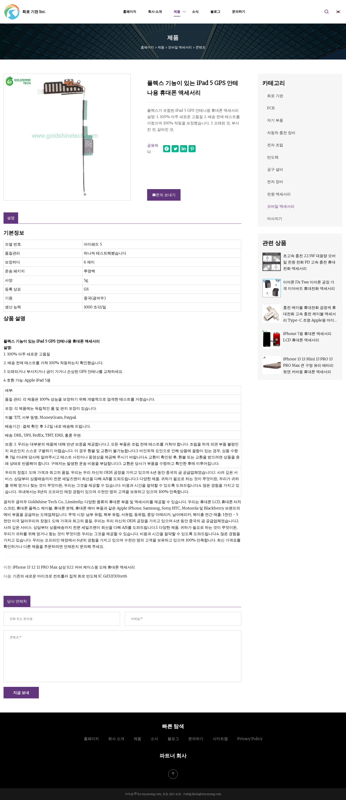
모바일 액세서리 (180, 47)
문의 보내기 (166, 194)
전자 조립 (275, 145)
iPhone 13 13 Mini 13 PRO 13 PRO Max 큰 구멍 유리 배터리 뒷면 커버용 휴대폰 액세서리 (308, 365)
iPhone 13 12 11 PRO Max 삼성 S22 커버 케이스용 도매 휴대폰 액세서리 (74, 567)
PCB (271, 108)
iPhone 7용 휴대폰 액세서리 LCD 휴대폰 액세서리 (307, 336)
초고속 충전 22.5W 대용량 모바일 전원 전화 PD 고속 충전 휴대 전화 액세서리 (309, 262)
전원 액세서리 (279, 194)
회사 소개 (155, 11)
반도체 (272, 157)
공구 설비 (275, 169)
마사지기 (274, 218)
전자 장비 (275, 181)
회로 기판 (275, 95)
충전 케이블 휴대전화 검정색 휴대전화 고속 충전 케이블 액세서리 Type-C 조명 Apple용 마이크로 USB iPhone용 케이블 (309, 314)
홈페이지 (129, 11)
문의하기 (238, 11)
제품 (177, 11)
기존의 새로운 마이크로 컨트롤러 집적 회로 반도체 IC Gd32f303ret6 (70, 576)
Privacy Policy (249, 738)
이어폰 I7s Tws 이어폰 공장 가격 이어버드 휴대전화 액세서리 (309, 285)
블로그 (215, 11)
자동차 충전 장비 (281, 132)
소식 (195, 11)
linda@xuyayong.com (206, 794)
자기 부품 (275, 120)
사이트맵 (220, 738)
